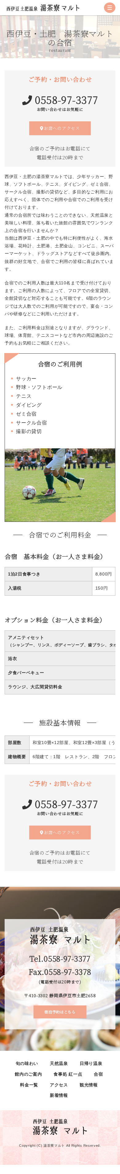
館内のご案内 (28, 1074)
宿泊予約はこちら (60, 1012)
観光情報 (89, 1085)
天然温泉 (59, 1063)
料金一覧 (29, 1085)
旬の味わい (27, 1063)
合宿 (98, 1074)
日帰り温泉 (91, 1063)
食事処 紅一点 (68, 1074)
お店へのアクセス (62, 128)
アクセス (59, 1085)
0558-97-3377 (66, 100)
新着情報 (59, 1095)
